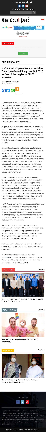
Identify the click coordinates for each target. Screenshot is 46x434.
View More (41, 274)
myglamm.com (9, 262)
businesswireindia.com (12, 86)
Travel (23, 58)
